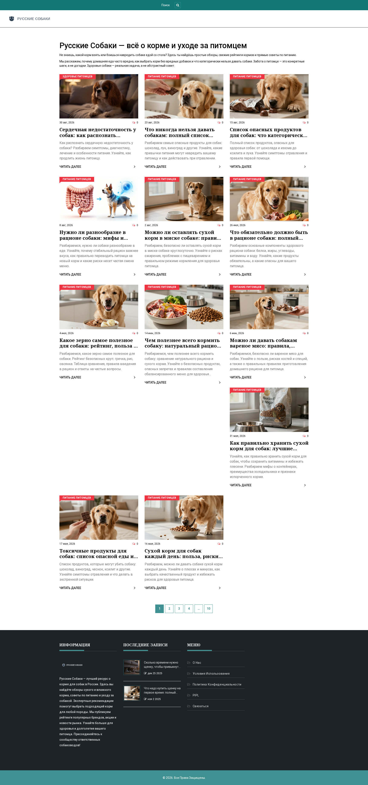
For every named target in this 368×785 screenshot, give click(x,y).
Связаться (201, 706)
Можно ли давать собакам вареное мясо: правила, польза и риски (263, 343)
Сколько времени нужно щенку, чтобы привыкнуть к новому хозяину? (162, 665)
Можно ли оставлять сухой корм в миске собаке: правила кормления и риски (184, 235)
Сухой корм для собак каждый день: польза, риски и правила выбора (184, 553)
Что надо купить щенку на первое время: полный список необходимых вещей (162, 691)
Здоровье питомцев (77, 76)
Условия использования (211, 673)
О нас (197, 662)
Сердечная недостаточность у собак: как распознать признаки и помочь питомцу (97, 132)
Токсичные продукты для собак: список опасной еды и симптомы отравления (96, 553)
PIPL (196, 695)
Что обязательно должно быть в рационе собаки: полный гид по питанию (269, 235)
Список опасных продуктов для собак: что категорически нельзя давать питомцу (268, 132)
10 (208, 608)
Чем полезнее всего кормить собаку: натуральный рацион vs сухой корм (182, 343)
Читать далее (70, 166)
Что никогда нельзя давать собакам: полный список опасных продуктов (180, 132)
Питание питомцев (162, 76)
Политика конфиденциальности (217, 684)
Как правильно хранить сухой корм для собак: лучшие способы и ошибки (269, 445)
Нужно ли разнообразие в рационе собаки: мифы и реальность (92, 235)
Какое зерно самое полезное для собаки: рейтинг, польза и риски (98, 343)
